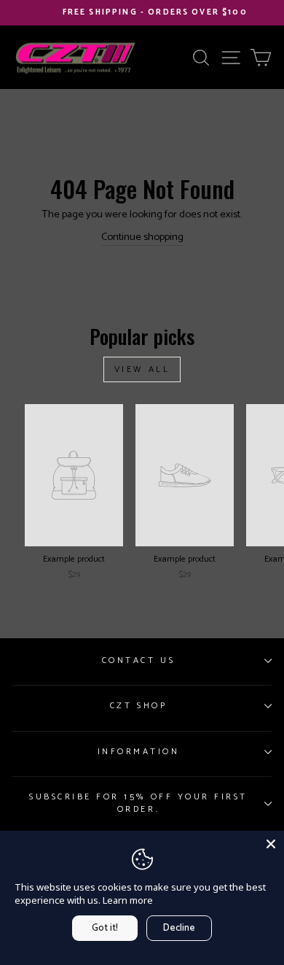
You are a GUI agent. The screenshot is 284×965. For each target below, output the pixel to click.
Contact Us (138, 660)
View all (142, 369)
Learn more (128, 900)
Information (139, 752)
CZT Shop (138, 706)
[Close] (271, 844)
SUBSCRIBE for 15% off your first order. (138, 802)
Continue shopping (142, 238)
